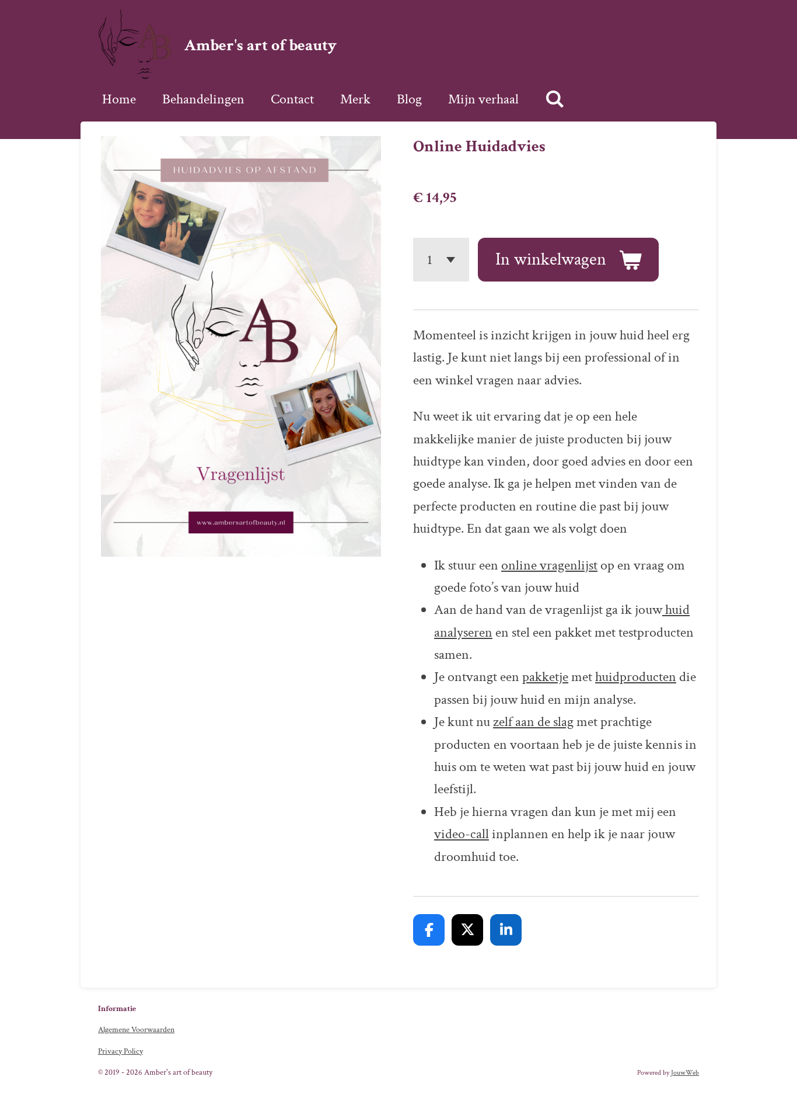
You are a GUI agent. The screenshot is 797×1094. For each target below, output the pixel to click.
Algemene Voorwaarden (136, 1029)
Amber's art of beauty (260, 45)
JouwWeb (685, 1072)
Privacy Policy (120, 1051)
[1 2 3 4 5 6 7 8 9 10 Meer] (441, 260)
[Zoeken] (554, 99)
